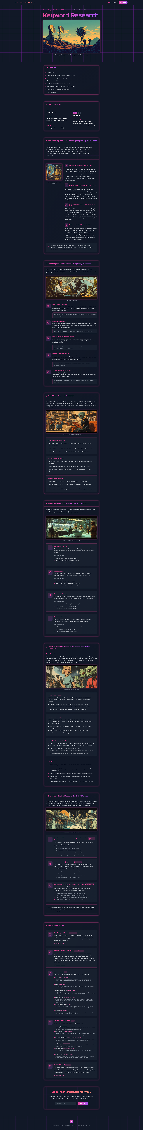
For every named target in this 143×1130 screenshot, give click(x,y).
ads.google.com (60, 943)
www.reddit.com (60, 1075)
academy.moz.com (60, 965)
